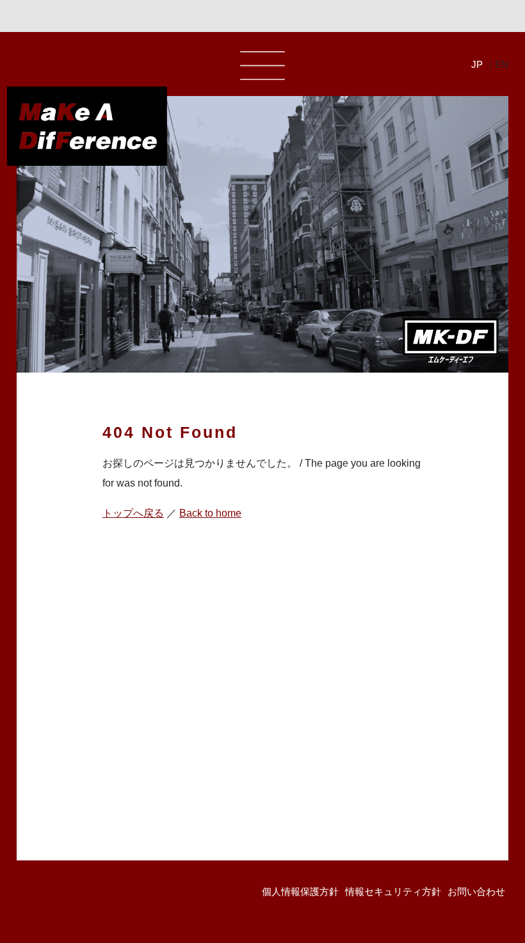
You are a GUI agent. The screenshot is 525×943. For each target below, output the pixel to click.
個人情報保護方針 (300, 891)
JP (477, 64)
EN (501, 64)
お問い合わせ (476, 891)
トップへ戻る (133, 513)
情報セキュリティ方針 (393, 891)
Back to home (210, 513)
